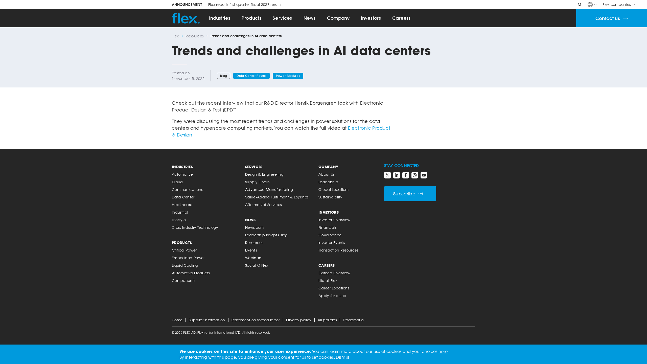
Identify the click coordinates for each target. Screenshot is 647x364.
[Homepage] (186, 18)
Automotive (182, 174)
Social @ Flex (256, 265)
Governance (329, 235)
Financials (327, 227)
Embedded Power (188, 258)
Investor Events (331, 242)
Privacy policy (298, 320)
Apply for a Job (332, 295)
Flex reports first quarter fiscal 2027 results (226, 4)
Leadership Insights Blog (266, 235)
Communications (187, 189)
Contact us (607, 18)
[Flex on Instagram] (414, 175)
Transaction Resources (338, 250)
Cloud (177, 182)
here (443, 351)
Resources (194, 36)
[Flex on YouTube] (424, 175)
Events (251, 250)
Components (183, 280)
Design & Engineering (264, 174)
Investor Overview (334, 220)
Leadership (328, 182)
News (310, 18)
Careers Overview (334, 273)
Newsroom (254, 227)
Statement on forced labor (256, 320)
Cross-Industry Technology (195, 227)
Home (177, 320)
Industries (219, 18)
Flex (175, 36)
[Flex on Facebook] (405, 175)
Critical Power (184, 250)
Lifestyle (179, 220)
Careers (401, 18)
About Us (326, 174)
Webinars (253, 258)
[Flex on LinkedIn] (396, 175)
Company (338, 18)
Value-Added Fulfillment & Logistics (276, 197)
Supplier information (207, 320)
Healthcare (182, 204)
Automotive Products (191, 273)
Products (251, 18)
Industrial (180, 212)
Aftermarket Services (263, 204)
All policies (327, 320)
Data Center (183, 197)
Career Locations (333, 288)
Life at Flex (327, 280)
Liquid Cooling (185, 265)
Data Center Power (251, 76)
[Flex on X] (387, 175)
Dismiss (342, 357)
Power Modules (288, 76)
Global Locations (333, 189)
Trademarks (353, 320)
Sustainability (330, 197)
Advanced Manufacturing (269, 189)
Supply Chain (257, 182)
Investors (371, 18)
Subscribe (404, 194)
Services (282, 18)
